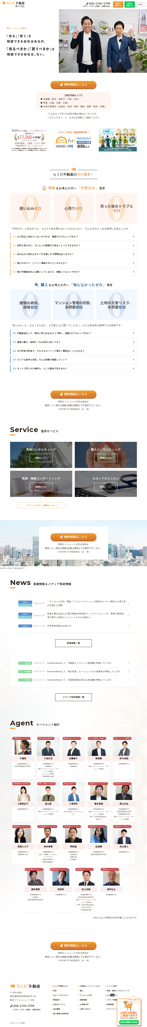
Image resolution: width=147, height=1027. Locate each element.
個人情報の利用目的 (61, 1013)
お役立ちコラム (59, 1004)
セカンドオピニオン (61, 995)
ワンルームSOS (86, 995)
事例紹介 (56, 1000)
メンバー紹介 (112, 986)
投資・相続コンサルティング (118, 991)
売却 (55, 991)
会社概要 (56, 1009)
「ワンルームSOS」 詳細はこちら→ (41, 505)
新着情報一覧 (73, 643)
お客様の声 (84, 1004)
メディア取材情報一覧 (73, 697)
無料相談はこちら (76, 84)
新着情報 (83, 1000)
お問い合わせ (85, 1009)
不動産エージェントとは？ (90, 986)
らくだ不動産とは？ (61, 986)
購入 (81, 991)
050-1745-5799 (99, 3)
